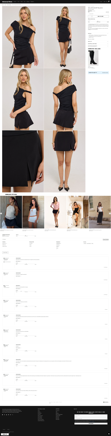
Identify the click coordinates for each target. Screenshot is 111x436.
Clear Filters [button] (5, 252)
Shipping (57, 413)
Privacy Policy (40, 418)
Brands (28, 1)
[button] (98, 11)
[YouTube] (7, 415)
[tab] (106, 239)
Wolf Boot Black (90, 67)
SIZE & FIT (90, 41)
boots (97, 28)
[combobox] (90, 419)
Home (3, 4)
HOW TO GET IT (93, 72)
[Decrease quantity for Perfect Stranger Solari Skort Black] (88, 16)
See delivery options (105, 72)
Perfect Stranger (9, 4)
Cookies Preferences (41, 420)
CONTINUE (91, 423)
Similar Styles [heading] (11, 194)
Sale (24, 1)
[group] (8, 235)
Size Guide (57, 418)
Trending (32, 1)
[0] (108, 1)
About (39, 410)
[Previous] (1, 213)
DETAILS (89, 33)
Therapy (89, 66)
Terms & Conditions (41, 419)
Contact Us (57, 410)
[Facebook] (3, 415)
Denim (22, 1)
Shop (5, 4)
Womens (14, 1)
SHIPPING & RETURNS (92, 43)
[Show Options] (106, 419)
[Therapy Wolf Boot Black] (93, 58)
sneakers (89, 29)
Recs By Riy (39, 413)
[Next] (110, 213)
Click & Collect (58, 415)
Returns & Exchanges (59, 414)
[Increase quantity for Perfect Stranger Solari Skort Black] (91, 16)
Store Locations (40, 415)
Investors (39, 414)
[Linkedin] (13, 415)
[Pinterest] (9, 415)
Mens (18, 1)
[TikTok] (11, 415)
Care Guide (57, 419)
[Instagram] (5, 415)
